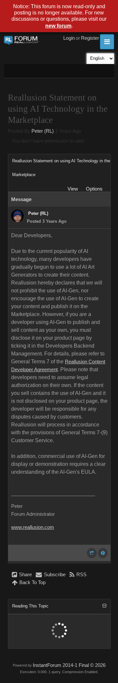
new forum (58, 26)
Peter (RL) (42, 131)
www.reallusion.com (32, 527)
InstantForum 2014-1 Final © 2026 (69, 665)
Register (90, 38)
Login (69, 38)
